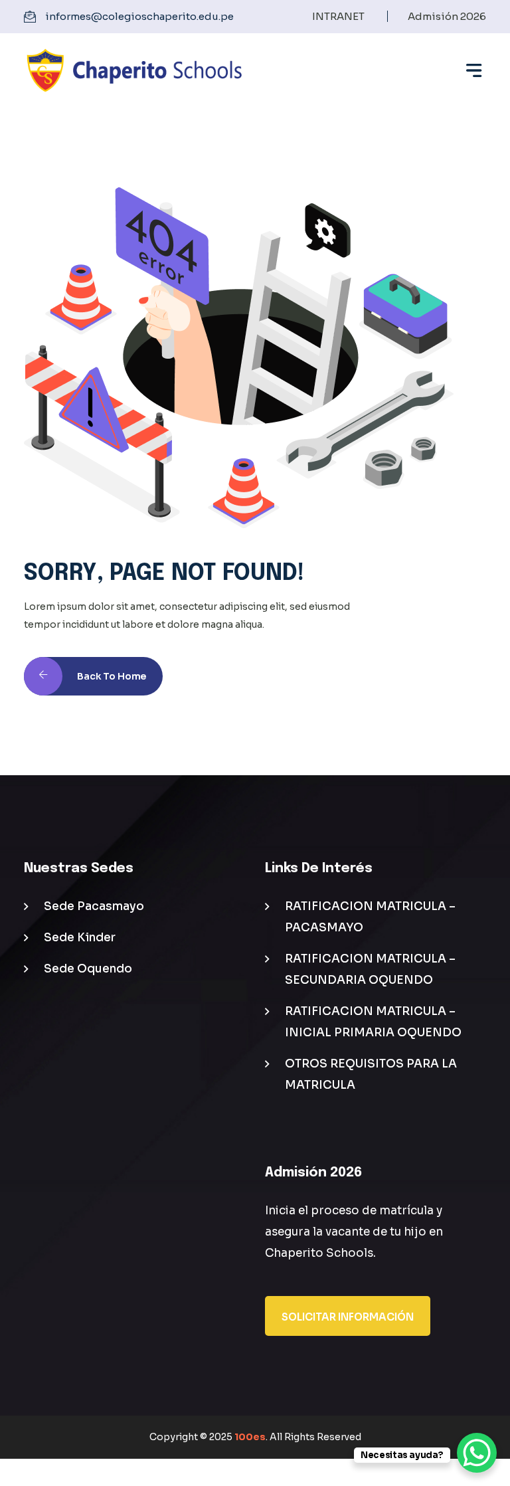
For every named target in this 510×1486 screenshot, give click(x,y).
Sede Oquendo (88, 969)
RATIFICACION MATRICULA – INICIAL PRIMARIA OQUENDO (373, 1022)
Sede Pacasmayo (94, 906)
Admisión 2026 (447, 16)
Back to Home (111, 676)
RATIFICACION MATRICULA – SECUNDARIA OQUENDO (370, 969)
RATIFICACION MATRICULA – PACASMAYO (370, 917)
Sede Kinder (80, 938)
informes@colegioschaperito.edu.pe (139, 16)
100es (250, 1437)
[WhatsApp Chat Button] (477, 1453)
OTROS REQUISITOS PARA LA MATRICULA (371, 1074)
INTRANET (338, 16)
